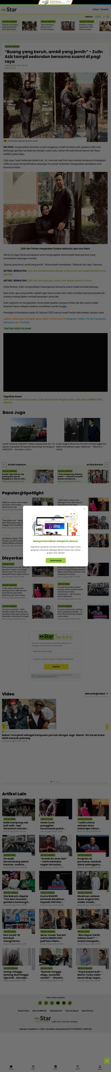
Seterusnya (55, 560)
